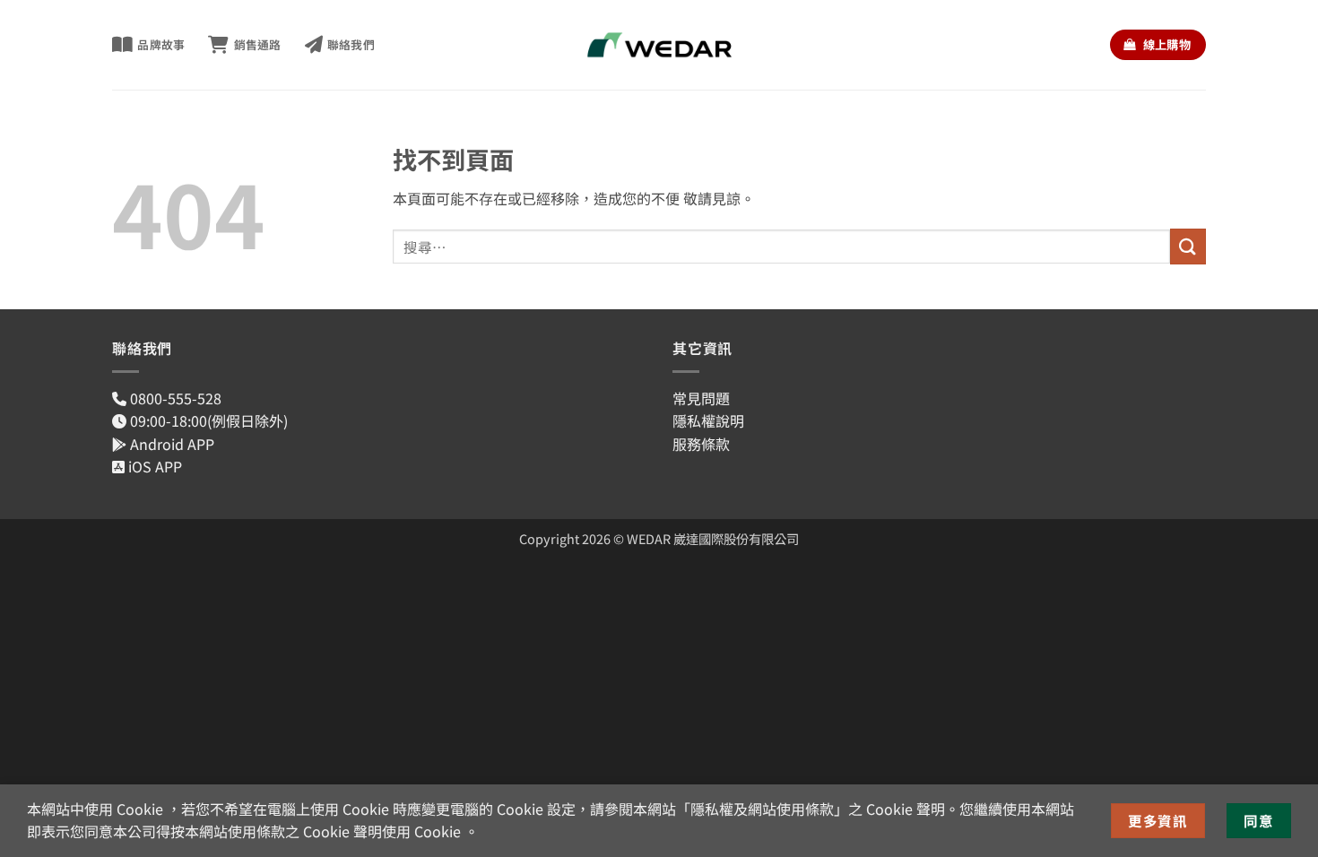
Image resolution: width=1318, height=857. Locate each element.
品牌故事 (161, 44)
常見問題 (701, 398)
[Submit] (1188, 246)
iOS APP (153, 466)
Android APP (170, 443)
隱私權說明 (708, 420)
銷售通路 (257, 44)
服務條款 (701, 443)
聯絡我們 (351, 44)
